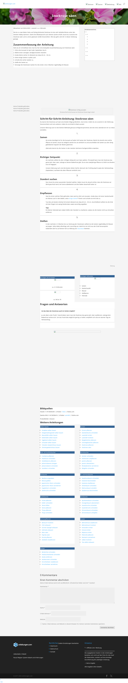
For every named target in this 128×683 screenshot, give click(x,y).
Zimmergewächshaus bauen (51, 447)
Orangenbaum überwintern (90, 503)
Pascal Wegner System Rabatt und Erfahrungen (28, 657)
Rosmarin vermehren (88, 537)
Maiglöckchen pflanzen (89, 440)
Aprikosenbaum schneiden (90, 500)
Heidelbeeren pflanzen (49, 461)
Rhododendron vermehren (90, 466)
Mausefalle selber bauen (49, 435)
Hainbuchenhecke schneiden (51, 554)
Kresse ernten (86, 530)
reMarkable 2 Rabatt (19, 654)
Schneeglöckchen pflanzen (90, 442)
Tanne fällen (45, 505)
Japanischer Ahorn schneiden (51, 483)
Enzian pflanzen (87, 430)
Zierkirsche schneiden (49, 490)
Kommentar (44, 586)
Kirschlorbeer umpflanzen (50, 562)
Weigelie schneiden (88, 468)
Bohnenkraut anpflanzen (89, 523)
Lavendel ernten (87, 435)
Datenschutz (54, 649)
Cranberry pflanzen (48, 456)
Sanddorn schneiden (48, 468)
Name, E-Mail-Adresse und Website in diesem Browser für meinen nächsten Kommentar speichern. (73, 624)
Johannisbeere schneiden (50, 466)
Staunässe (80, 228)
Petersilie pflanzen (87, 535)
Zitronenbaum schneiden (90, 510)
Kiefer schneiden (47, 503)
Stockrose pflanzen (88, 445)
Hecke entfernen (47, 557)
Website (42, 619)
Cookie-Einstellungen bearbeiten (68, 643)
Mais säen (45, 532)
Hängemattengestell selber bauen (52, 433)
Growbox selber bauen (49, 430)
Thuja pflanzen (46, 510)
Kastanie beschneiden (89, 481)
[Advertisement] (64, 87)
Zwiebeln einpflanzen (48, 540)
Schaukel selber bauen (49, 442)
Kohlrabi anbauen (47, 530)
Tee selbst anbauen (88, 542)
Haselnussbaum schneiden (90, 478)
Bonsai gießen (46, 481)
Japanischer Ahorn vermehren (51, 485)
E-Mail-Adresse (45, 613)
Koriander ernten (87, 527)
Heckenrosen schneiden (49, 559)
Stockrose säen (86, 447)
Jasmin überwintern (88, 463)
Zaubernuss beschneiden (90, 490)
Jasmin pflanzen (87, 461)
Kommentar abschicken (107, 627)
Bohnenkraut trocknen (89, 525)
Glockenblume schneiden (90, 433)
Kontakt (52, 652)
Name (42, 608)
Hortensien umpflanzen (89, 458)
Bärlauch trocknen (47, 523)
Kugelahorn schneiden (49, 488)
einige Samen (73, 198)
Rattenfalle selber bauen (49, 438)
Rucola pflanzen (47, 537)
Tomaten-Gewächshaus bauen (51, 445)
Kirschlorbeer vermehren (50, 564)
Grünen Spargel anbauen (50, 527)
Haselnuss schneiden (48, 458)
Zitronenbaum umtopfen (89, 513)
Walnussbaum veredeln (89, 488)
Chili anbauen (46, 525)
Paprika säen (46, 535)
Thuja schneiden (47, 513)
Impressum (53, 646)
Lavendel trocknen (87, 438)
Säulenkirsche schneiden (90, 508)
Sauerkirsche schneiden (89, 505)
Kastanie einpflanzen (88, 483)
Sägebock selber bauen (49, 440)
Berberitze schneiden (48, 552)
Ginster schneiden (87, 456)
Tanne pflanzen (46, 508)
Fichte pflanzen (46, 500)
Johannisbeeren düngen (49, 463)
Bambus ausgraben (48, 478)
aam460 (67, 415)
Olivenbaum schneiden (89, 485)
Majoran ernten (87, 532)
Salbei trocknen (87, 540)
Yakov (64, 412)
